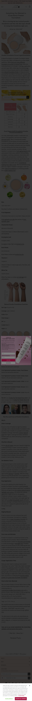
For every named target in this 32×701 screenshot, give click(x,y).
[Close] (29, 685)
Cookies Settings (9, 698)
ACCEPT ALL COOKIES (21, 698)
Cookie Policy (21, 695)
